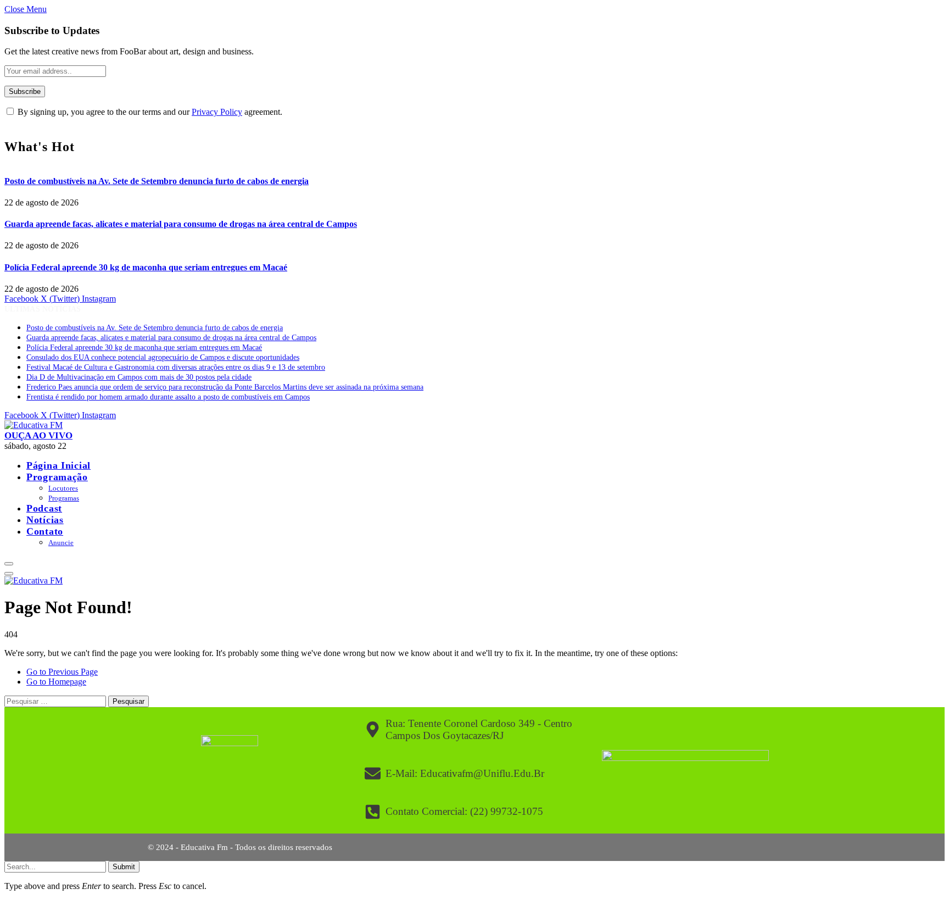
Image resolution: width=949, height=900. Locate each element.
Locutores (63, 488)
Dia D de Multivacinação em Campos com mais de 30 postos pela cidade (139, 377)
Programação (57, 476)
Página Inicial (58, 465)
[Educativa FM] (33, 425)
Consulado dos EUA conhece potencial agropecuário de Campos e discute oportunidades (162, 357)
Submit (124, 867)
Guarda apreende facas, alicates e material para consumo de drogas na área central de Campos (180, 224)
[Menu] (8, 563)
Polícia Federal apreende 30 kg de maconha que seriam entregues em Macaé (145, 267)
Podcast (44, 508)
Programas (63, 498)
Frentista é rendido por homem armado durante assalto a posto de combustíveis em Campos (168, 397)
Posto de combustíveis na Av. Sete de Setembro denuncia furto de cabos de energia (156, 181)
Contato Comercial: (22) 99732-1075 (464, 811)
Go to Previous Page (62, 671)
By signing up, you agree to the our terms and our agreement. (148, 111)
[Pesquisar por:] (56, 700)
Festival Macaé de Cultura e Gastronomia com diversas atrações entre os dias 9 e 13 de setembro (175, 367)
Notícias (45, 519)
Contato (44, 531)
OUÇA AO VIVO (38, 435)
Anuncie (61, 542)
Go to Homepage (56, 681)
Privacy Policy (217, 111)
